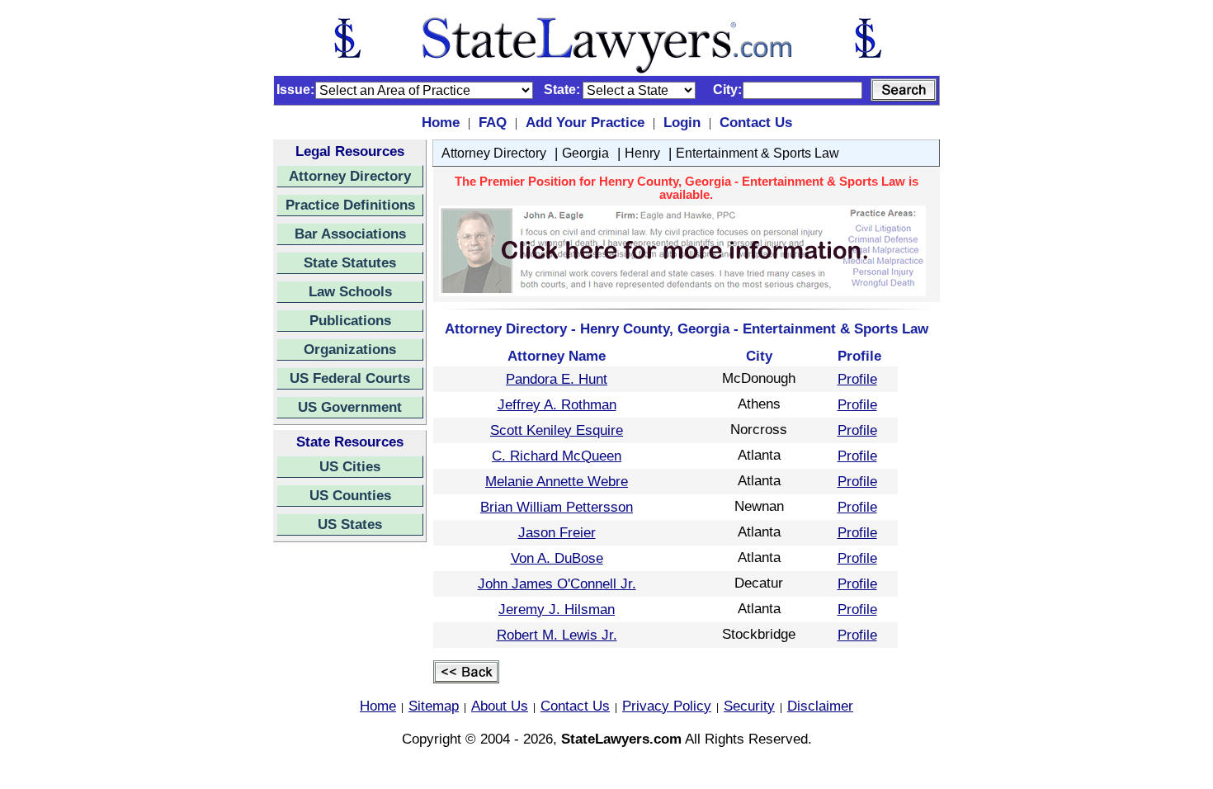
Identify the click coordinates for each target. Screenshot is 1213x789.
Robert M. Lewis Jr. (557, 634)
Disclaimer (820, 705)
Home (441, 122)
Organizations (350, 349)
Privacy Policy (666, 705)
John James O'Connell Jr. (557, 583)
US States (350, 524)
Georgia (585, 153)
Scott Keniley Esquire (556, 430)
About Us (499, 705)
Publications (350, 320)
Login (682, 122)
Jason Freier (557, 532)
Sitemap (433, 705)
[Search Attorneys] (904, 90)
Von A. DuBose (557, 558)
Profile (857, 379)
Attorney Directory (350, 176)
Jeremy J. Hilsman (556, 609)
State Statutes (350, 262)
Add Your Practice (585, 122)
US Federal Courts (350, 378)
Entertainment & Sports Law (757, 153)
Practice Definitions (350, 204)
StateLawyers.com (621, 738)
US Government (350, 407)
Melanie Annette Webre (556, 481)
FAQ (493, 122)
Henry (642, 153)
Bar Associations (350, 233)
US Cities (349, 466)
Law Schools (350, 291)
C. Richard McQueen (556, 455)
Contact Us (756, 122)
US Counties (350, 495)
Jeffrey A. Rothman (557, 404)
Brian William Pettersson (556, 506)
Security (749, 705)
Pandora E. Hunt (556, 379)
